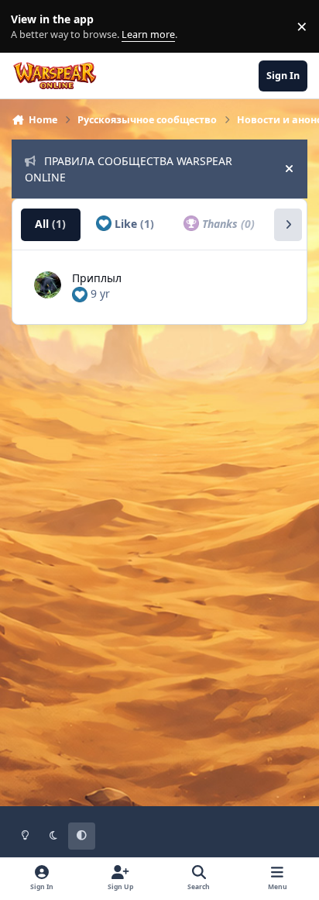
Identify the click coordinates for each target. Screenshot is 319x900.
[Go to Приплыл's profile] (47, 284)
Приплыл (97, 278)
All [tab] (50, 223)
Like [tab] (132, 223)
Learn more (30, 26)
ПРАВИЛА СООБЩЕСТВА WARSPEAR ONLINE (128, 168)
